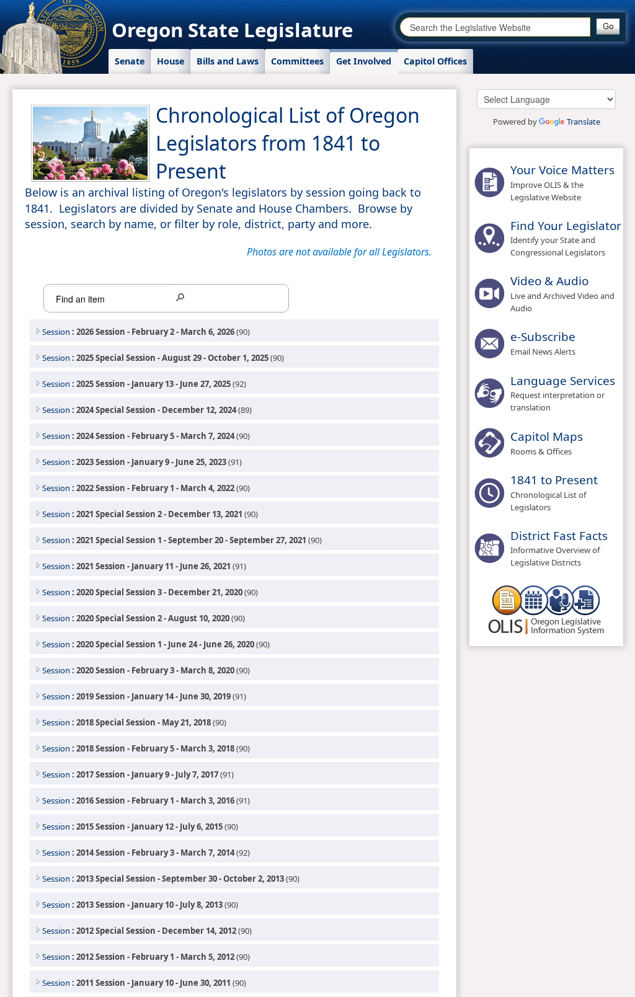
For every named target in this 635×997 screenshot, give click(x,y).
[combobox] (495, 27)
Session (56, 331)
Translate (583, 121)
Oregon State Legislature (232, 30)
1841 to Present (554, 480)
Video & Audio (549, 281)
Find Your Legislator (565, 226)
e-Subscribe (542, 337)
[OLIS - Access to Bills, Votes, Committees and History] (546, 608)
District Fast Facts (559, 536)
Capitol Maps (546, 436)
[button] (608, 26)
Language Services (562, 381)
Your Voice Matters (562, 170)
